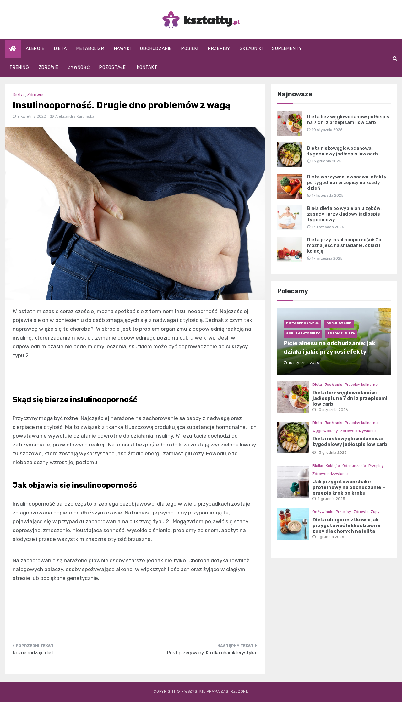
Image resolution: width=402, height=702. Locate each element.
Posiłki (189, 48)
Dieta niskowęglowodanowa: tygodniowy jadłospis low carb (342, 151)
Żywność (79, 67)
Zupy (375, 511)
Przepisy (219, 48)
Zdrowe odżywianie (358, 431)
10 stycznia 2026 (332, 409)
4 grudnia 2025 (331, 499)
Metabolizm (90, 48)
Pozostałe (112, 67)
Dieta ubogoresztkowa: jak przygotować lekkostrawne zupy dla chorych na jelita (346, 525)
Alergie (35, 48)
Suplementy (287, 48)
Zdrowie (49, 67)
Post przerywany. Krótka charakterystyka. (212, 652)
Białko (317, 465)
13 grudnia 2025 (332, 452)
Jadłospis (333, 384)
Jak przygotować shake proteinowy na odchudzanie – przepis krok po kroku (348, 487)
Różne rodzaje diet (33, 652)
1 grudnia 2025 (330, 537)
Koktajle (333, 465)
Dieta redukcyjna (302, 323)
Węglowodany (325, 431)
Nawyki (122, 48)
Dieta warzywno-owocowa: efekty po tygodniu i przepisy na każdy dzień (347, 182)
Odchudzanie (156, 48)
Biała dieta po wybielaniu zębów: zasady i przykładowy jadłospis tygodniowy (344, 213)
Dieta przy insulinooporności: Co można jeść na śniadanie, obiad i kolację (344, 245)
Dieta (60, 48)
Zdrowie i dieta (341, 333)
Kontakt (147, 67)
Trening (19, 67)
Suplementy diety (303, 333)
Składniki (251, 48)
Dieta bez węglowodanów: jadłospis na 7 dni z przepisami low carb (348, 119)
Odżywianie (322, 511)
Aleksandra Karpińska (74, 116)
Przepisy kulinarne (361, 384)
